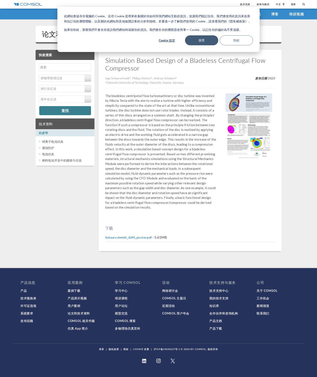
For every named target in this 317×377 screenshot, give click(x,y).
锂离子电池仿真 (52, 141)
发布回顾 (26, 321)
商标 (126, 349)
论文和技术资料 (79, 313)
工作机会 (263, 298)
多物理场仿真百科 (127, 328)
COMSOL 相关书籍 (81, 321)
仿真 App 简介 (78, 328)
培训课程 (121, 298)
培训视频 (296, 13)
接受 (202, 40)
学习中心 (121, 290)
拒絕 (236, 40)
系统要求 (26, 313)
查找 (65, 110)
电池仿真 (48, 154)
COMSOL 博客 (125, 321)
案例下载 (74, 290)
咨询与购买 (263, 4)
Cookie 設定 (167, 40)
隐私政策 (114, 349)
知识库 (214, 305)
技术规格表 (28, 298)
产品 (23, 290)
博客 (275, 13)
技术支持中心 (218, 290)
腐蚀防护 (48, 148)
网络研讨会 (170, 290)
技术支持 (245, 4)
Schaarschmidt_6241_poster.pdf (128, 237)
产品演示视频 (77, 298)
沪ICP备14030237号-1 (167, 349)
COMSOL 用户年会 (175, 313)
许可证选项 (28, 305)
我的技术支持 (218, 298)
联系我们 (263, 313)
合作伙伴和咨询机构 (223, 313)
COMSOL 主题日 (174, 298)
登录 (293, 4)
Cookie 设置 (141, 349)
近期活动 (168, 305)
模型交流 (121, 313)
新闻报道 (263, 305)
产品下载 (215, 328)
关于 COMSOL (267, 290)
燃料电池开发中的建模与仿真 (62, 160)
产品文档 (215, 321)
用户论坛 (121, 305)
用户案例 (74, 305)
